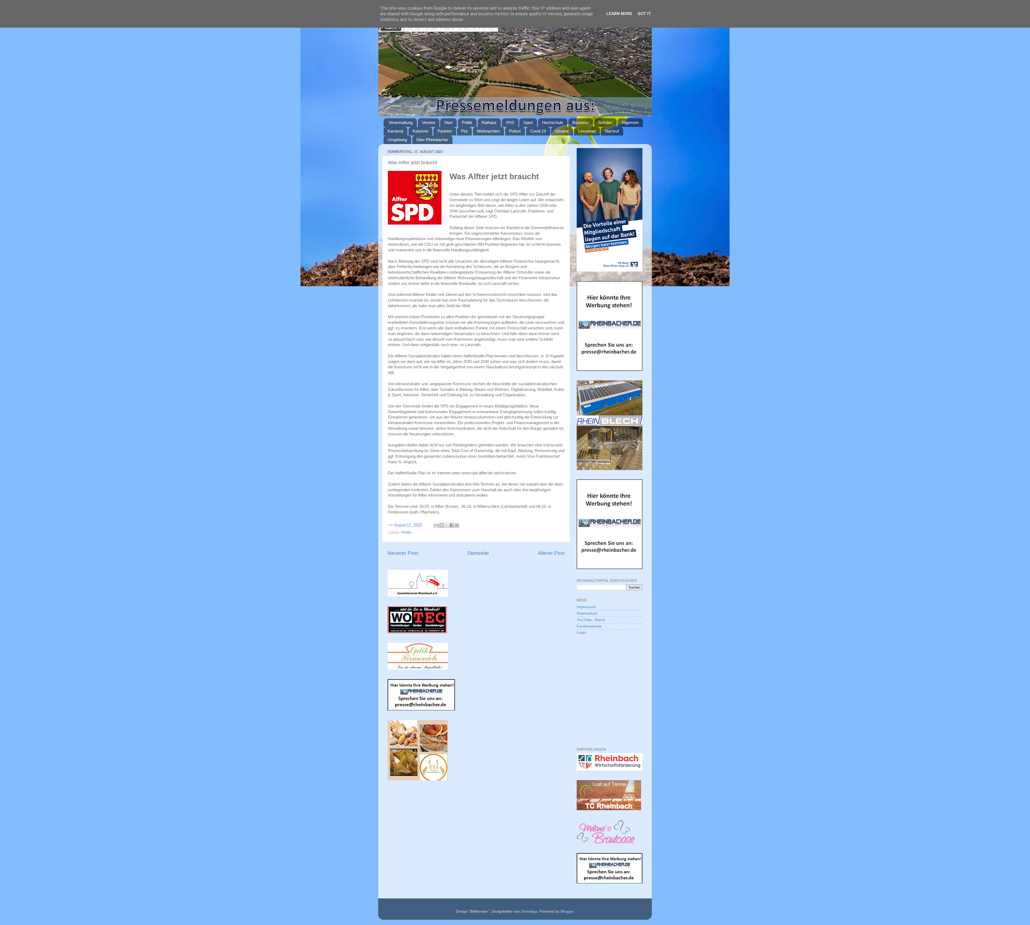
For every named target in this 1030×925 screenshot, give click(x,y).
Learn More (619, 13)
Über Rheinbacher (432, 139)
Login (581, 632)
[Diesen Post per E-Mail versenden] (436, 525)
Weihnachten (488, 131)
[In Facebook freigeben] (451, 525)
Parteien (444, 131)
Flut (464, 131)
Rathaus (489, 122)
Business (580, 122)
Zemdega (529, 911)
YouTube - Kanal (591, 620)
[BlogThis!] (441, 525)
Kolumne (420, 131)
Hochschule (552, 122)
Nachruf (612, 131)
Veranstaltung (401, 122)
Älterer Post (551, 553)
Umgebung (397, 139)
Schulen (605, 122)
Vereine (428, 122)
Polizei (515, 131)
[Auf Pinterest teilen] (456, 525)
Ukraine (562, 131)
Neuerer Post (403, 553)
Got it (644, 13)
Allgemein (630, 122)
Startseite (478, 553)
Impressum (586, 607)
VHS (510, 122)
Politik (467, 122)
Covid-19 (538, 131)
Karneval (395, 131)
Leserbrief (586, 131)
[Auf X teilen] (446, 525)
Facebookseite (589, 626)
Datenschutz (587, 613)
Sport (528, 122)
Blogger (567, 911)
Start (448, 122)
